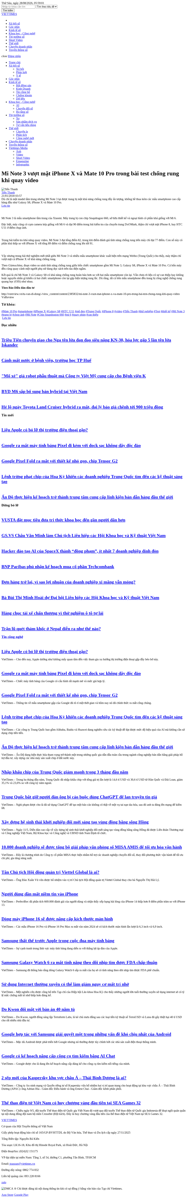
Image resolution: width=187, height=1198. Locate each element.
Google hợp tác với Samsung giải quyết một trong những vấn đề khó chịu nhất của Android (86, 1034)
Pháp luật (21, 72)
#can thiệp (92, 314)
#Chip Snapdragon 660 (50, 314)
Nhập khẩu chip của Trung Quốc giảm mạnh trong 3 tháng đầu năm (64, 772)
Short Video (16, 40)
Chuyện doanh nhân (20, 46)
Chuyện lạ (22, 131)
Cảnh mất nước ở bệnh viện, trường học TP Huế (46, 360)
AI (17, 105)
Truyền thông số (18, 49)
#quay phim (79, 314)
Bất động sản (23, 85)
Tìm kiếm (8, 10)
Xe (18, 118)
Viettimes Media (18, 148)
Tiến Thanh (8, 192)
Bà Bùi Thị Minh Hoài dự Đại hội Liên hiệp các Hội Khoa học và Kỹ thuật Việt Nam (80, 597)
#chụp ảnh (18, 314)
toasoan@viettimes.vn (22, 1163)
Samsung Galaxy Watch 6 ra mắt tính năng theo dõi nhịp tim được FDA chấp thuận (79, 962)
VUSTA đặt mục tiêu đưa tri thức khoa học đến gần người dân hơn (63, 520)
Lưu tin (5, 205)
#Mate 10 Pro (9, 311)
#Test (157, 311)
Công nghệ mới (25, 138)
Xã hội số (14, 23)
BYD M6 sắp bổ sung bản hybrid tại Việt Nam (44, 391)
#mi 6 (68, 314)
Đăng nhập (14, 56)
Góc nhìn (14, 26)
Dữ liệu (20, 98)
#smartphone (25, 311)
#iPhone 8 (108, 311)
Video (19, 154)
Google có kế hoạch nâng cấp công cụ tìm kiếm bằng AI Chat (58, 1056)
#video (118, 311)
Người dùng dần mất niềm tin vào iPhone (39, 894)
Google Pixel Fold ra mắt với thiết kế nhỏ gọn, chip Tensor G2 (59, 461)
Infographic (22, 164)
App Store (7, 1194)
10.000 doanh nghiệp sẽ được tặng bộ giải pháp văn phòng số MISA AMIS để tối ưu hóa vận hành (91, 847)
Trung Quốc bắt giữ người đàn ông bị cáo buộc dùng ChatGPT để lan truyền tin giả (79, 797)
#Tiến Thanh (130, 311)
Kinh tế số (15, 30)
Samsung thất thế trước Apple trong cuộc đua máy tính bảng (57, 940)
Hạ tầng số (22, 111)
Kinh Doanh (23, 88)
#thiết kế (166, 311)
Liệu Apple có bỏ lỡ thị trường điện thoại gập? (44, 429)
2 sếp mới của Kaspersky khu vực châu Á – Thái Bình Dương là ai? (63, 1077)
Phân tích (21, 134)
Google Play (21, 1194)
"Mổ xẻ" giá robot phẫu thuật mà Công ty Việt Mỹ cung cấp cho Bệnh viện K (73, 375)
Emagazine (22, 161)
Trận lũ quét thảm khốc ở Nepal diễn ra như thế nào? (51, 628)
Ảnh (18, 151)
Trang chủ (14, 62)
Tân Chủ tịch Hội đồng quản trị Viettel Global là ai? (50, 872)
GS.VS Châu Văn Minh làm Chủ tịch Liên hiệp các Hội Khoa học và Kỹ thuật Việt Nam (83, 535)
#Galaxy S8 (53, 311)
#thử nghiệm (145, 311)
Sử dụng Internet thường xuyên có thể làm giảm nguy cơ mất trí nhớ (65, 984)
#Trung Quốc (93, 311)
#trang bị (6, 314)
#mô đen (80, 311)
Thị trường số (16, 36)
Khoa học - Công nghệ (22, 33)
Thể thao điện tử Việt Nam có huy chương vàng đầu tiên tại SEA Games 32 (71, 1102)
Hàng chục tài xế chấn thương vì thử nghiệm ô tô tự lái (52, 613)
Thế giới (13, 43)
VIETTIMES (9, 14)
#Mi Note (30, 314)
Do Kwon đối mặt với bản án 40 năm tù (38, 1009)
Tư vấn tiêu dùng (26, 125)
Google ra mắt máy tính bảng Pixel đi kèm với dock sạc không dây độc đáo (71, 445)
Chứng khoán (24, 95)
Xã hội (20, 68)
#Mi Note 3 (178, 311)
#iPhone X (39, 311)
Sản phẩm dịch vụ (26, 121)
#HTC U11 (67, 311)
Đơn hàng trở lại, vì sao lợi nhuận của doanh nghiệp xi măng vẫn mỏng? (68, 582)
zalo (3, 1182)
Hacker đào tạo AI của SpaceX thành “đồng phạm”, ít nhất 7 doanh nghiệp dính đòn (80, 551)
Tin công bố (23, 92)
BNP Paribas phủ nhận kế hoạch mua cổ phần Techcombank (57, 566)
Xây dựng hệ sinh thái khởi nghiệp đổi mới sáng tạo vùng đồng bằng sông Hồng (75, 822)
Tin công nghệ (12, 637)
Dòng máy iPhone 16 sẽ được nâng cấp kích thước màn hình (57, 918)
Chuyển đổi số (24, 108)
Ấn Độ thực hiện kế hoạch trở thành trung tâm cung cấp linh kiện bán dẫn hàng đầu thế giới (87, 497)
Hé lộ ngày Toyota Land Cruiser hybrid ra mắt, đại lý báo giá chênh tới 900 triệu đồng (82, 407)
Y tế (18, 75)
